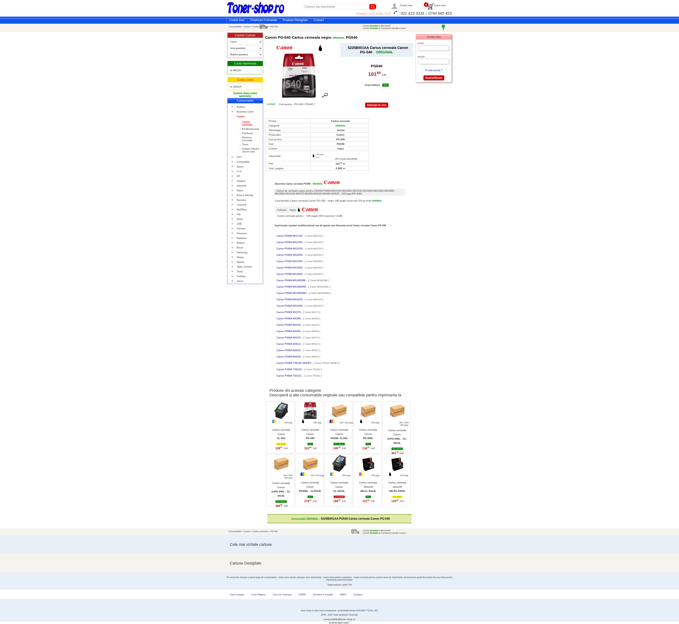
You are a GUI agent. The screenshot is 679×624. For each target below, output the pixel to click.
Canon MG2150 (314, 236)
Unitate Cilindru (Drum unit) (250, 150)
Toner (245, 144)
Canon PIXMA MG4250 (290, 305)
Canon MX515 (312, 344)
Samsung (242, 252)
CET (239, 157)
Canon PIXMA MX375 (289, 312)
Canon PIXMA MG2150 (290, 235)
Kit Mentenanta (250, 129)
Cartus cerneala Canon (281, 434)
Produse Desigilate (295, 20)
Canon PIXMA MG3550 (290, 267)
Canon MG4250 (314, 306)
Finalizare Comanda (263, 20)
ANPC (343, 594)
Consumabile (235, 26)
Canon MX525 (312, 350)
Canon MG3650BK (319, 280)
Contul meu (406, 5)
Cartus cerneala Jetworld (368, 486)
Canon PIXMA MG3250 (290, 254)
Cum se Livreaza (282, 594)
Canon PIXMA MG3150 (290, 248)
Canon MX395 (312, 318)
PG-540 (274, 26)
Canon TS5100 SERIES (326, 363)
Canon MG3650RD (319, 287)
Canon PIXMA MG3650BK (291, 280)
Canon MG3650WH (320, 293)
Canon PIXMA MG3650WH (292, 293)
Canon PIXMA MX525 (289, 350)
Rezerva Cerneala (247, 139)
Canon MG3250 (314, 255)
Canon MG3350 (314, 261)
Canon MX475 (312, 337)
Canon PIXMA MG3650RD (292, 286)
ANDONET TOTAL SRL (367, 610)
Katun (240, 190)
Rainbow (241, 238)
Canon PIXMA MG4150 (290, 299)
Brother (241, 106)
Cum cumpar (237, 594)
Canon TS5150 (313, 369)
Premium (242, 233)
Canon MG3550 (314, 268)
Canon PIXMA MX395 (289, 318)
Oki (238, 214)
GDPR (302, 594)
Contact (319, 20)
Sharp (240, 257)
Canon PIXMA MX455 (289, 331)
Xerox (240, 281)
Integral (241, 180)
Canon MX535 (312, 357)
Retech (241, 242)
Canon (247, 26)
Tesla (240, 271)
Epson (240, 166)
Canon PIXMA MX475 (289, 337)
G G (239, 171)
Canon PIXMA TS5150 (289, 369)
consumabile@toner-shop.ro (339, 619)
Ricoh (240, 247)
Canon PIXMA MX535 (289, 356)
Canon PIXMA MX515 (289, 343)
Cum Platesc (258, 594)
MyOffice (242, 209)
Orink (240, 219)
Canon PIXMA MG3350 (290, 261)
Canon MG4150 (314, 299)
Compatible (243, 161)
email (421, 43)
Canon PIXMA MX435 (289, 324)
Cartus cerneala (260, 26)
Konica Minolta (245, 195)
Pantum (241, 228)
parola (421, 56)
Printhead (247, 133)
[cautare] (372, 6)
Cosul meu (440, 5)
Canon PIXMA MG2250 (290, 242)
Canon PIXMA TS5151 (289, 375)
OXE (239, 223)
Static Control (244, 266)
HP (238, 176)
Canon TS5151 (313, 376)
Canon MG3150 (314, 248)
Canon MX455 (312, 331)
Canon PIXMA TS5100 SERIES (294, 363)
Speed (240, 262)
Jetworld (241, 185)
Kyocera (241, 200)
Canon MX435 (312, 325)
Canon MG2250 (314, 242)
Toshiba (241, 276)
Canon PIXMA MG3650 (290, 274)
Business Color (245, 111)
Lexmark (241, 204)
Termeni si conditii (323, 594)
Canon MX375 (312, 312)
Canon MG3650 (314, 274)
